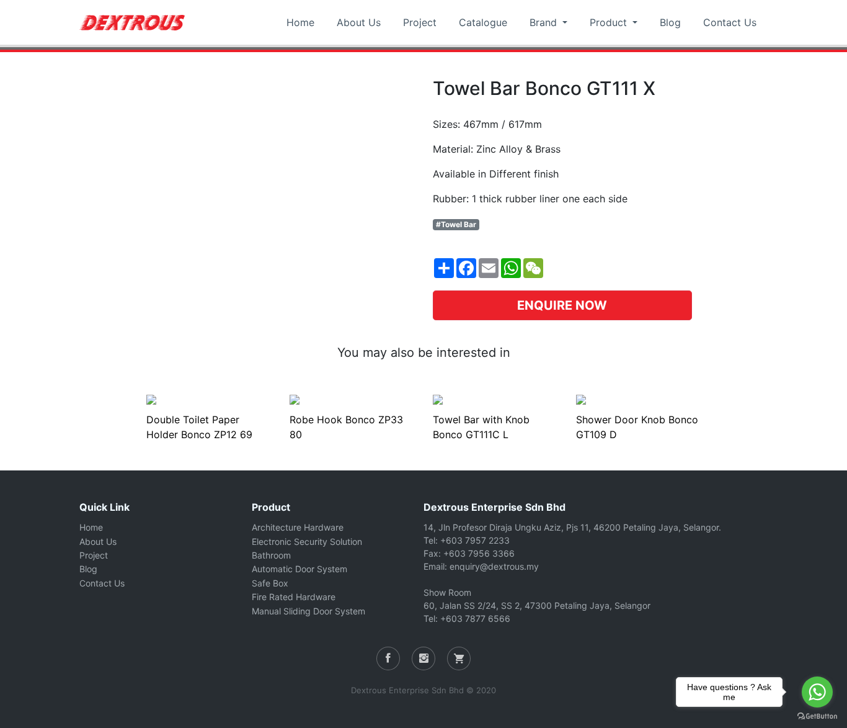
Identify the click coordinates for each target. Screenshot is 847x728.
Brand (545, 22)
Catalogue (483, 22)
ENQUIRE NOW (562, 305)
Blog (670, 22)
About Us (359, 22)
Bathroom (271, 555)
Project (420, 22)
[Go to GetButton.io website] (817, 715)
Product (610, 22)
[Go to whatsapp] (817, 692)
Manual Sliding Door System (308, 611)
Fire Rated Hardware (293, 596)
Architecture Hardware (298, 527)
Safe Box (270, 583)
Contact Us (729, 22)
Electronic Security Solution (307, 541)
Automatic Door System (299, 569)
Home (300, 22)
